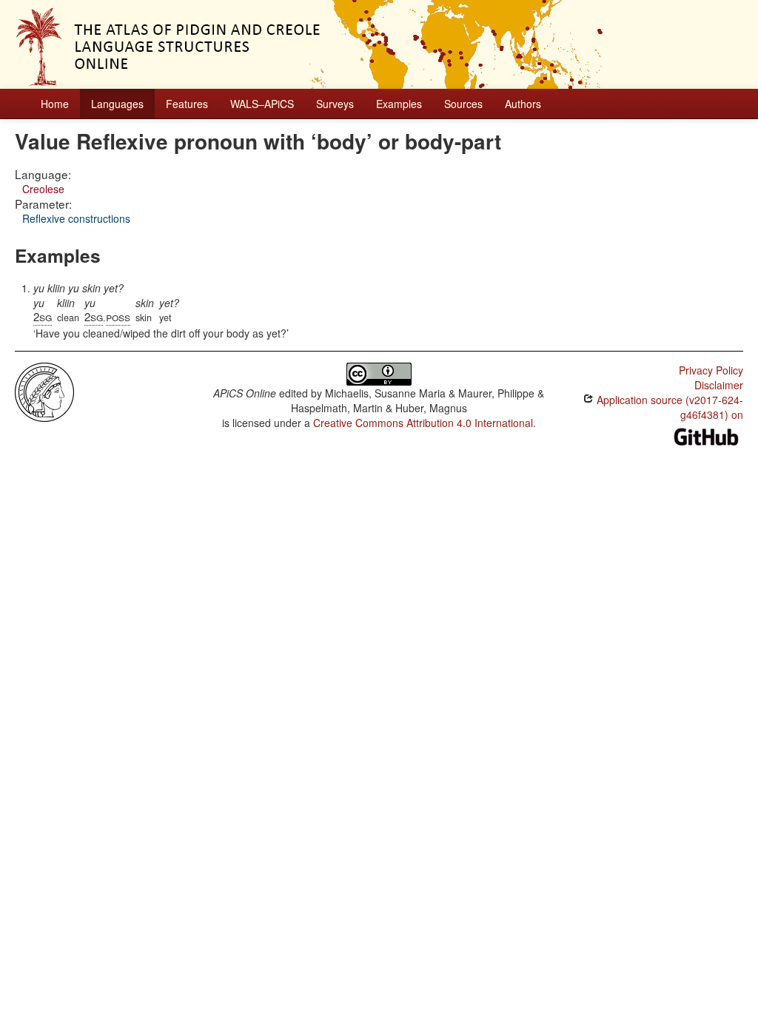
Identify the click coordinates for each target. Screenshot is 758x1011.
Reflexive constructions (76, 218)
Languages (117, 103)
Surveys (335, 103)
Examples (399, 103)
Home (55, 103)
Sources (463, 103)
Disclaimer (718, 384)
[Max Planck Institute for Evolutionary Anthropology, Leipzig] (44, 390)
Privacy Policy (711, 370)
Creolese (43, 188)
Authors (523, 103)
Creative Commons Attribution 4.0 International (423, 422)
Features (187, 103)
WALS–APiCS (262, 103)
